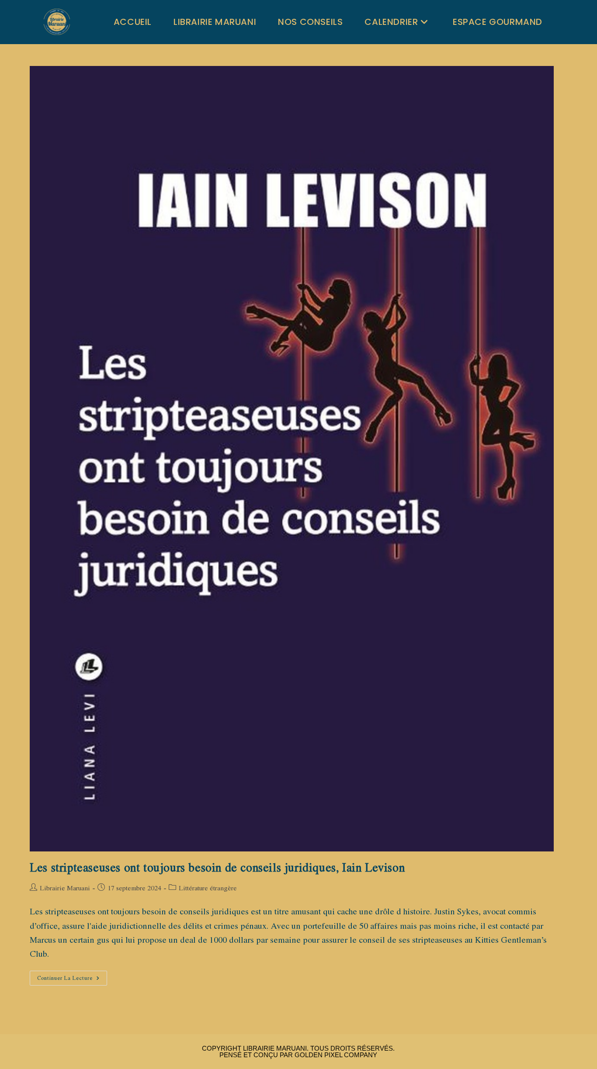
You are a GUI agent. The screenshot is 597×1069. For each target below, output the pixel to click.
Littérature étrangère (208, 888)
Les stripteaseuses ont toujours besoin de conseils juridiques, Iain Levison (217, 867)
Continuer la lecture (72, 979)
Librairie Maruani (65, 888)
